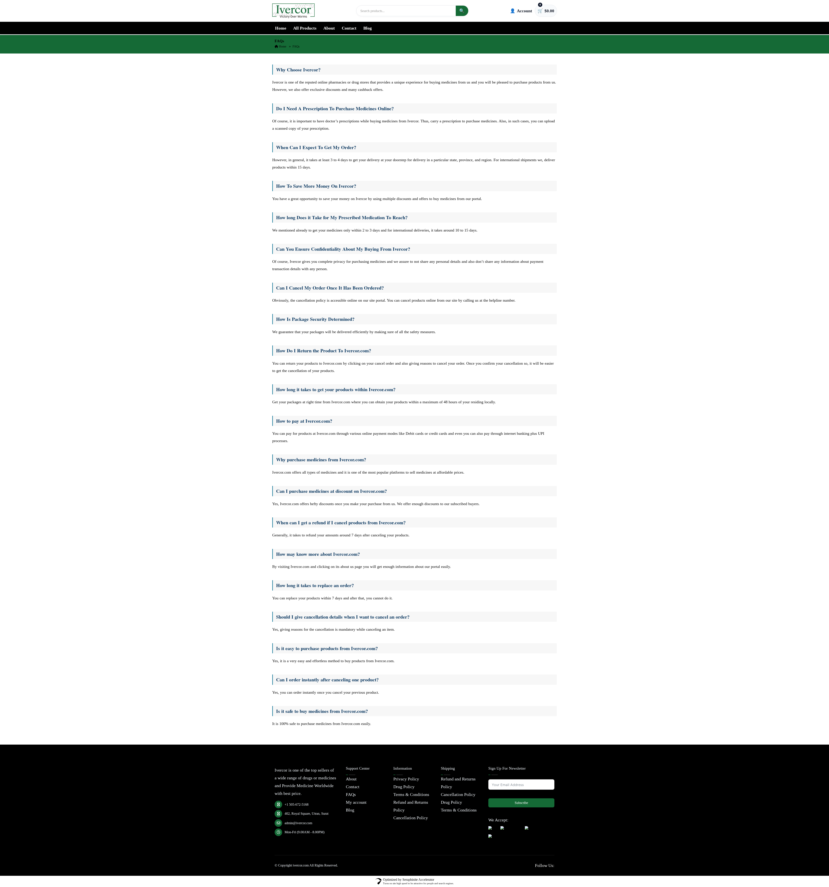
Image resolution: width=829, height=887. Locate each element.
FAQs (351, 794)
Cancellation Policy (410, 817)
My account (356, 802)
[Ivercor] (293, 10)
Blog (367, 28)
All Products (304, 28)
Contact (349, 28)
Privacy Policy (406, 779)
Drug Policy (403, 786)
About (329, 28)
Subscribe (521, 803)
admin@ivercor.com (298, 823)
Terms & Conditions (411, 794)
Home (280, 28)
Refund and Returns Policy (410, 806)
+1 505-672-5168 (297, 804)
